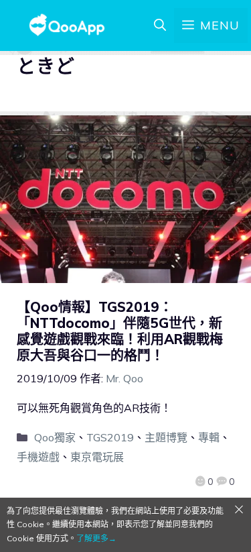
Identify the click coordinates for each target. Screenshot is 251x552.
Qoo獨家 (55, 437)
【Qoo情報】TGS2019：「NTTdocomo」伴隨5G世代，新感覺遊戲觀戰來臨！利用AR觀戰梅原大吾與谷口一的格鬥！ (120, 331)
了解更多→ (96, 538)
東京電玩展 (97, 456)
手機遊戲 (38, 456)
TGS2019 (110, 437)
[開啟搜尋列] (160, 25)
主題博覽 (166, 437)
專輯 (209, 437)
